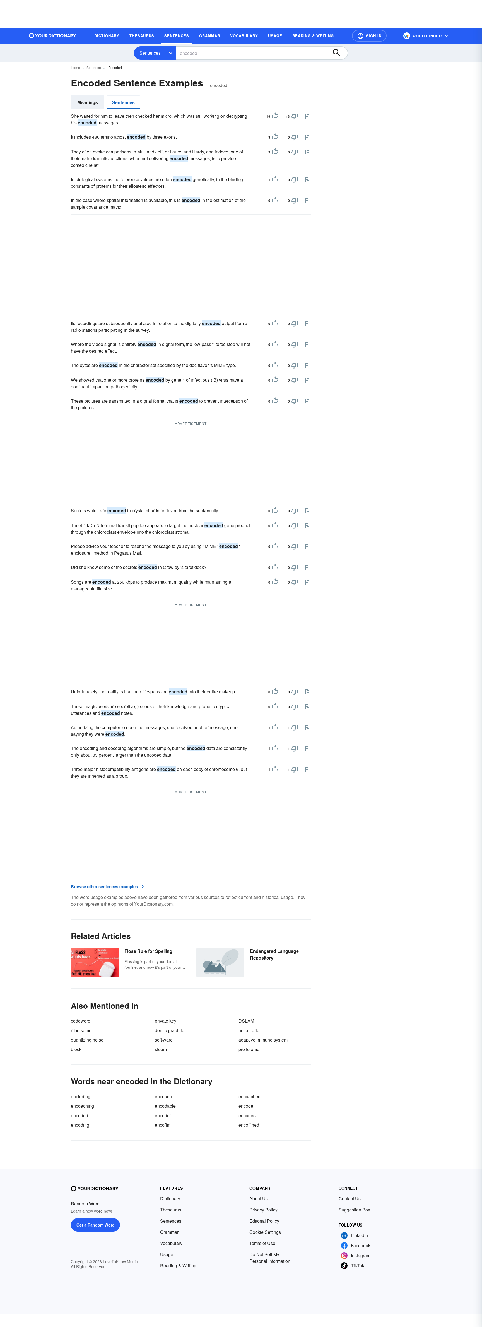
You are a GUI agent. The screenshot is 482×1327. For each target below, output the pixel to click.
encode (245, 1106)
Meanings (87, 102)
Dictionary (170, 1198)
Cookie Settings (265, 1232)
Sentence (93, 67)
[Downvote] (294, 116)
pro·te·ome (248, 1049)
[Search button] (339, 53)
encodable (165, 1106)
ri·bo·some (81, 1030)
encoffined (248, 1125)
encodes (247, 1115)
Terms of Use (262, 1243)
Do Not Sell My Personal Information (269, 1257)
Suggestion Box (354, 1209)
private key (165, 1021)
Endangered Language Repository (274, 954)
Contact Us (350, 1198)
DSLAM (246, 1021)
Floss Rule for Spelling (148, 951)
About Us (258, 1198)
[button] (369, 36)
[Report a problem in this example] (307, 116)
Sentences (150, 53)
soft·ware (164, 1040)
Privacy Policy (263, 1209)
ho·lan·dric (248, 1030)
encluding (80, 1096)
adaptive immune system (263, 1040)
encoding (80, 1125)
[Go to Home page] (52, 35)
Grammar (169, 1232)
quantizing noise (87, 1040)
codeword (80, 1021)
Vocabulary (171, 1243)
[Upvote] (275, 116)
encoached (249, 1096)
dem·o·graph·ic (169, 1030)
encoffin (162, 1125)
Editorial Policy (264, 1221)
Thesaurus (170, 1209)
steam (161, 1049)
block (76, 1049)
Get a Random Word (95, 1225)
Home (75, 67)
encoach (163, 1096)
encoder (163, 1115)
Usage (166, 1254)
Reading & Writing (178, 1265)
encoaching (82, 1106)
